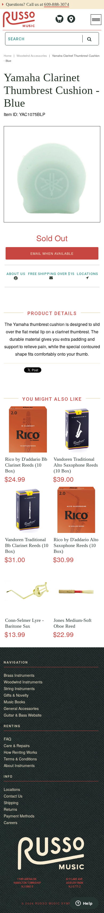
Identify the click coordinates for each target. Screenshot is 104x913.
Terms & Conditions (20, 758)
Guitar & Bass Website (23, 715)
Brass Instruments (19, 675)
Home (7, 55)
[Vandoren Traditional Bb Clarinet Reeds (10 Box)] (28, 531)
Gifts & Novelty (16, 695)
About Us (15, 274)
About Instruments (19, 765)
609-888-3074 (56, 4)
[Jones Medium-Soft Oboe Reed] (76, 612)
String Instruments (19, 688)
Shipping (11, 802)
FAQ (7, 739)
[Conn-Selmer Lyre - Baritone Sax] (28, 612)
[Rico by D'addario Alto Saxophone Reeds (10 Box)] (76, 531)
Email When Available (52, 253)
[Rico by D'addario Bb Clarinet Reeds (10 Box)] (28, 451)
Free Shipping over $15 (51, 274)
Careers (10, 822)
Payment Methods (19, 816)
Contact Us (13, 796)
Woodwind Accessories (32, 55)
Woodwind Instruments (23, 681)
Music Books (14, 701)
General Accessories (21, 708)
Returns (10, 809)
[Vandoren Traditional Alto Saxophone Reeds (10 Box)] (76, 451)
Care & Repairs (17, 745)
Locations (87, 274)
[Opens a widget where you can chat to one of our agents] (84, 903)
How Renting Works (20, 752)
